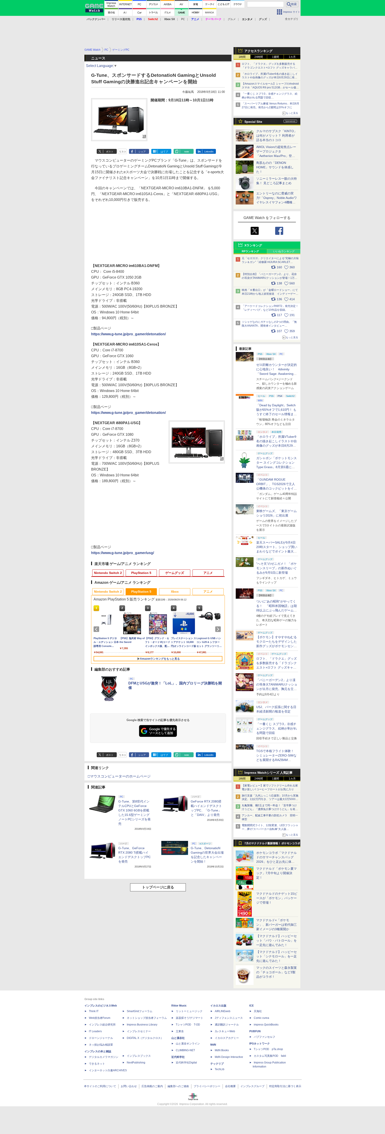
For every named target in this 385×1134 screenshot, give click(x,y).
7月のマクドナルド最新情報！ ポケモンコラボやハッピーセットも (272, 844)
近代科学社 (178, 1057)
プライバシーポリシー (207, 1086)
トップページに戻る (158, 887)
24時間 (258, 56)
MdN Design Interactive (229, 1057)
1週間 (275, 56)
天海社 (258, 1011)
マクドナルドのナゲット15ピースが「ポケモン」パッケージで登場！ (276, 898)
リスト (122, 151)
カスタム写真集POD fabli (270, 1055)
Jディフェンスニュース (229, 1017)
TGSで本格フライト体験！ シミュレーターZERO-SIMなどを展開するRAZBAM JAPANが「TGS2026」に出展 (276, 760)
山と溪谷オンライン (188, 1043)
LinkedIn (208, 151)
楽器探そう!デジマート (189, 1017)
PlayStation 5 (141, 573)
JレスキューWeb (225, 1031)
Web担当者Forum (99, 1017)
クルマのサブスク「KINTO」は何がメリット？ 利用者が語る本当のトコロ (276, 135)
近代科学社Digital (186, 1062)
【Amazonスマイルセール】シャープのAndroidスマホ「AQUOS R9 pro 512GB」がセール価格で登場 (270, 87)
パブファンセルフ (264, 1036)
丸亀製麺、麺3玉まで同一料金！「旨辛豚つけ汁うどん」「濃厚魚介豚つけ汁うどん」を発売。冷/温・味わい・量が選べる (269, 809)
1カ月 (292, 56)
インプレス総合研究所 (102, 1024)
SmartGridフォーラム (139, 1011)
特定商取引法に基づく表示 (285, 1086)
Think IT (93, 1011)
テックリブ (217, 1063)
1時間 (242, 56)
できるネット (97, 1063)
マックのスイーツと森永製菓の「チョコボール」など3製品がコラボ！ (276, 972)
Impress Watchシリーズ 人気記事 (268, 772)
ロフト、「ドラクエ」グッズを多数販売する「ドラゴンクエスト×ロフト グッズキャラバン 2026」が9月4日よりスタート (269, 67)
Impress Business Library (142, 1024)
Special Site (253, 121)
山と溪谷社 (178, 1038)
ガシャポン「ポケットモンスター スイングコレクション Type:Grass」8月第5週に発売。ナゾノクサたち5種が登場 (276, 467)
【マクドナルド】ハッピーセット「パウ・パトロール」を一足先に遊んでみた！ (276, 940)
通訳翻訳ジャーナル (227, 1024)
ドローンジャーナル (101, 1038)
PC (183, 19)
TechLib (219, 1069)
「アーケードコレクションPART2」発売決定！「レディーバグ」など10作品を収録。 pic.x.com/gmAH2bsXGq (270, 309)
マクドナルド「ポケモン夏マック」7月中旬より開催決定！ (276, 873)
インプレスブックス (139, 1055)
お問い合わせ (129, 1086)
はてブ (164, 151)
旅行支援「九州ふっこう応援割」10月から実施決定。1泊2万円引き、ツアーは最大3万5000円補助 (270, 799)
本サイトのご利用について (100, 1086)
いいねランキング (284, 251)
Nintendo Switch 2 (108, 573)
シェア (142, 151)
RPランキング (250, 251)
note (186, 151)
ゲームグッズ (174, 573)
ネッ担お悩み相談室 (101, 1044)
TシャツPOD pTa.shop (268, 1049)
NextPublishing (136, 1062)
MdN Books (222, 1050)
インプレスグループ (252, 1086)
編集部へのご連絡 (178, 1086)
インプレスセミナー (139, 1031)
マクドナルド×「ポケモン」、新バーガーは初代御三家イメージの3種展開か (276, 924)
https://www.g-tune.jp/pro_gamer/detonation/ (128, 334)
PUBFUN (255, 1031)
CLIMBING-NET (185, 1050)
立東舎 (180, 1031)
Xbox (175, 591)
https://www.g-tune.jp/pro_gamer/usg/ (122, 553)
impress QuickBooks (266, 1024)
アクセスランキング (258, 51)
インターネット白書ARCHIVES (108, 1070)
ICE (251, 1005)
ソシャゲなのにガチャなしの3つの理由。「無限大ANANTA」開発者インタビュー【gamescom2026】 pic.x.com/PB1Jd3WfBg (269, 325)
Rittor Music (179, 1005)
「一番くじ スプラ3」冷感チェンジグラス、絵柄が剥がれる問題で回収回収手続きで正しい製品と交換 (269, 97)
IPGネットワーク (259, 1043)
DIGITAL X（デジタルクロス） (145, 1038)
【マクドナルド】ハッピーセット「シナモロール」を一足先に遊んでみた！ (276, 956)
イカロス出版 (218, 1005)
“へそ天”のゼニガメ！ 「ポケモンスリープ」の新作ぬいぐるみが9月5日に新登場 (276, 568)
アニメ (208, 573)
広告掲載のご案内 (152, 1086)
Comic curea (261, 1017)
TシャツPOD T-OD (188, 1024)
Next (218, 629)
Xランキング (253, 245)
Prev (97, 629)
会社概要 (230, 1086)
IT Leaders (95, 1031)
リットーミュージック (189, 1011)
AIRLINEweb (222, 1011)
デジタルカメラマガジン (103, 1057)
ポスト (109, 151)
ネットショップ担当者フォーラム (147, 1017)
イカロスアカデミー (227, 1038)
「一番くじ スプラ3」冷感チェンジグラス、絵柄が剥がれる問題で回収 (276, 728)
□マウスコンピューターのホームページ (119, 776)
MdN (213, 1044)
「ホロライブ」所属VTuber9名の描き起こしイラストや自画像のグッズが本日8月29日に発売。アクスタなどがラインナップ (270, 77)
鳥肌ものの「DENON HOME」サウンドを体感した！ (275, 167)
